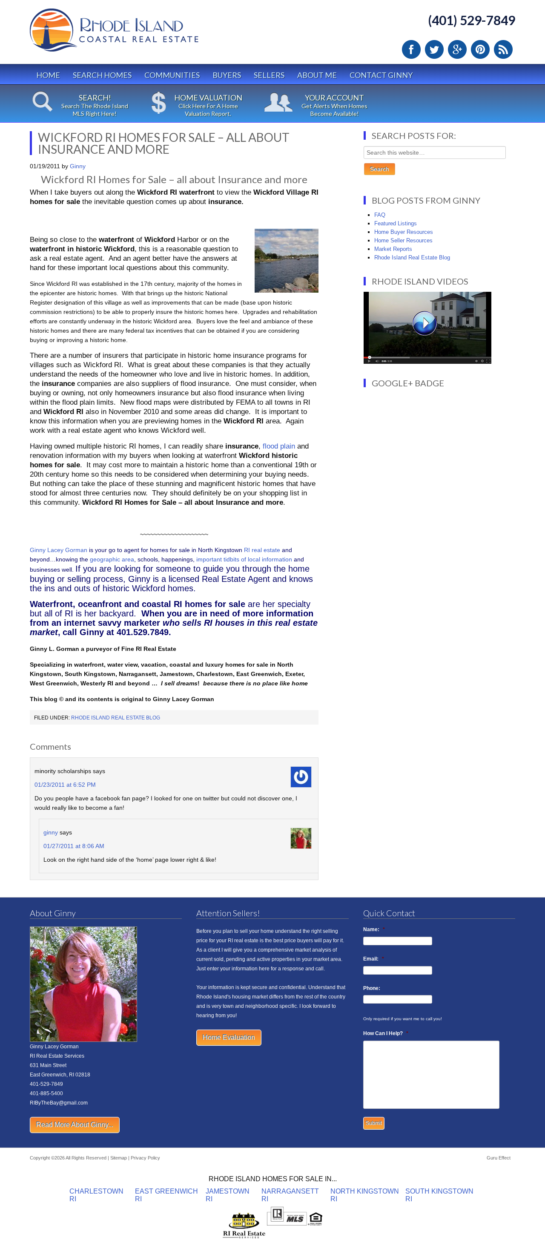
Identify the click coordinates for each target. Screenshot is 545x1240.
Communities (172, 75)
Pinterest (480, 49)
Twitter (434, 49)
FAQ (379, 215)
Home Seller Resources (403, 240)
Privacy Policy (145, 1157)
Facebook (411, 49)
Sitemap (118, 1157)
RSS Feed (503, 49)
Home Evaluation (229, 1037)
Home (48, 75)
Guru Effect (499, 1157)
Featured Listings (395, 223)
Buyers (226, 75)
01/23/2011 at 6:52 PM (65, 784)
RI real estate (263, 550)
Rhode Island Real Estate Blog (115, 718)
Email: (373, 959)
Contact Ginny (381, 75)
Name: (374, 929)
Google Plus (457, 49)
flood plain (279, 446)
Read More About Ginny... (74, 1124)
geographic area (112, 559)
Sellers (269, 75)
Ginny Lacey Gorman (58, 550)
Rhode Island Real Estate (132, 34)
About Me (317, 75)
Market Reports (393, 249)
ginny (50, 832)
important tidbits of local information (244, 559)
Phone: (371, 988)
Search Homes (102, 75)
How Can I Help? (385, 1033)
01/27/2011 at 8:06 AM (73, 846)
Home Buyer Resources (403, 232)
